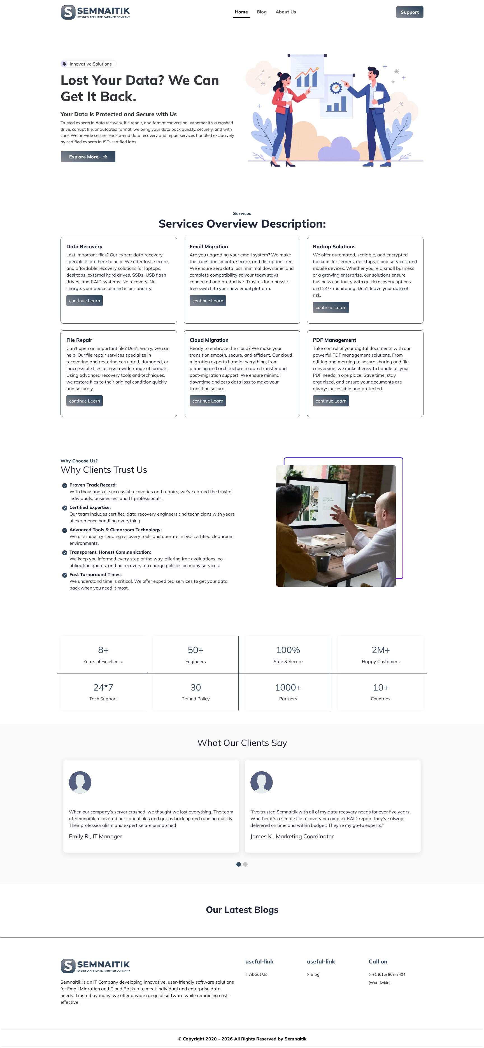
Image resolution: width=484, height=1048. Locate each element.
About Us (286, 12)
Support (410, 12)
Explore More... (86, 157)
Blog (262, 12)
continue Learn (84, 300)
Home (241, 12)
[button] (238, 864)
